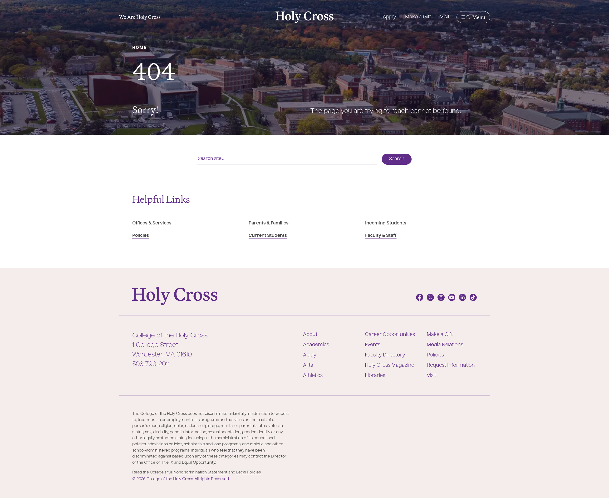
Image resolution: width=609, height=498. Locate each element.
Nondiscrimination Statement (200, 472)
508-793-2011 (151, 364)
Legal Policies (248, 472)
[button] (473, 17)
